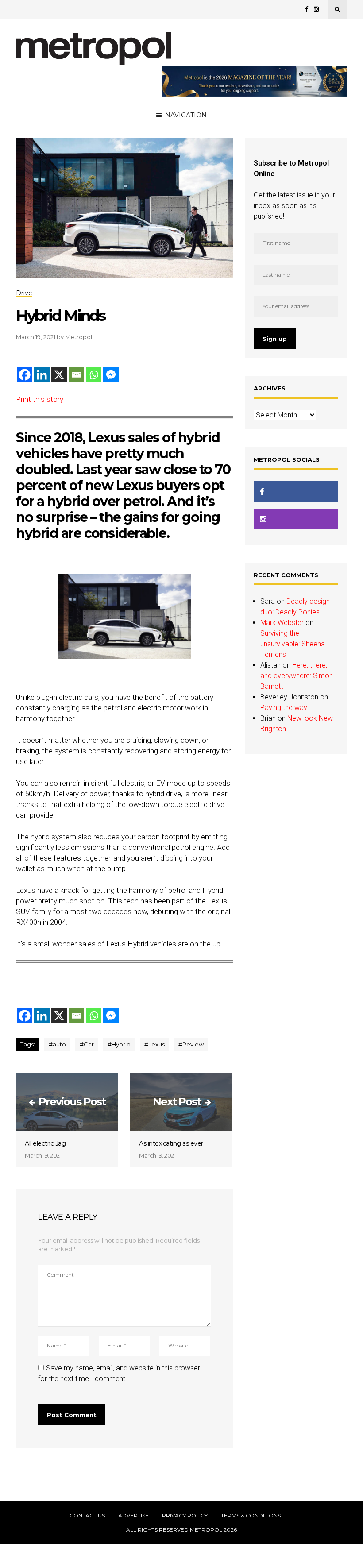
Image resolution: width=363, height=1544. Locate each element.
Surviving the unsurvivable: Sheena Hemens (292, 644)
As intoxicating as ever (171, 1143)
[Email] (76, 374)
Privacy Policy (185, 1515)
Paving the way (283, 707)
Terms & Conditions (251, 1515)
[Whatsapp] (93, 374)
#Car (87, 1044)
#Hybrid (119, 1044)
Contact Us (87, 1515)
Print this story (39, 399)
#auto (57, 1044)
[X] (59, 374)
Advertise (133, 1515)
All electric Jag (45, 1143)
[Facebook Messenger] (111, 374)
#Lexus (154, 1044)
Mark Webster (282, 622)
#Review (191, 1044)
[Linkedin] (42, 374)
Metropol (78, 336)
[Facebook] (24, 374)
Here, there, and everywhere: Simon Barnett (296, 676)
